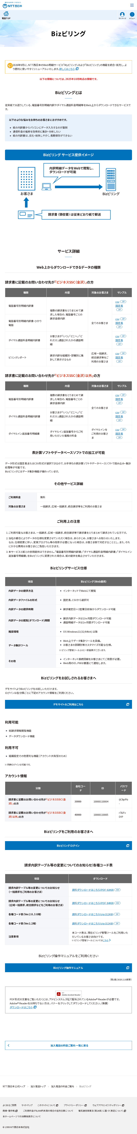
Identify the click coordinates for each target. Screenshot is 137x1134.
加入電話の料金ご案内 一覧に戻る (69, 1045)
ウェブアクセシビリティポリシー (106, 1105)
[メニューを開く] (132, 5)
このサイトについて (46, 1105)
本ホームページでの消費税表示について (22, 1116)
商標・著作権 (9, 1110)
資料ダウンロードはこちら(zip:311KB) (92, 923)
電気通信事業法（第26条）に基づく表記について (100, 1110)
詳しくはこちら (67, 69)
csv (117, 301)
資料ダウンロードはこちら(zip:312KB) (92, 914)
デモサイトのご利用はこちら (68, 704)
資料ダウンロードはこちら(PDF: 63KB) (93, 890)
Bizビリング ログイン (68, 845)
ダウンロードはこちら (21, 1007)
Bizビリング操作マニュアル (68, 967)
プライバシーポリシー (74, 1105)
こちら (105, 940)
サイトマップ (27, 1105)
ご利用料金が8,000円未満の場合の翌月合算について (48, 1110)
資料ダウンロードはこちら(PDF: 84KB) (93, 903)
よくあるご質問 (9, 1105)
